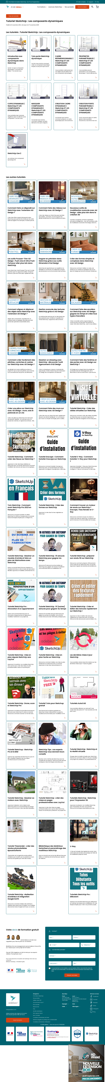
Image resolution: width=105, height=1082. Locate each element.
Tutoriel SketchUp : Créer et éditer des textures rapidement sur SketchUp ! (83, 608)
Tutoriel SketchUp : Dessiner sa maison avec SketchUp (21, 799)
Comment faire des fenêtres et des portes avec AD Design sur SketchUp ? (83, 362)
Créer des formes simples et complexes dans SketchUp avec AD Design (82, 261)
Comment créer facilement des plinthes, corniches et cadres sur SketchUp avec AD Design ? (21, 362)
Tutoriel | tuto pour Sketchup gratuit (51, 704)
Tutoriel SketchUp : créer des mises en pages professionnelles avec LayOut (51, 800)
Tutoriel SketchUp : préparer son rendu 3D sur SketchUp (82, 557)
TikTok (94, 1005)
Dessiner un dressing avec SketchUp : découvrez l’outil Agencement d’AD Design (51, 362)
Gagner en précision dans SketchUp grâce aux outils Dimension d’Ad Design (50, 261)
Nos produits (69, 7)
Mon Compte (36, 1015)
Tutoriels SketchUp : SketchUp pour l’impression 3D (83, 799)
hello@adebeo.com (11, 1009)
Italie (63, 1006)
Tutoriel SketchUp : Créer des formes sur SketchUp (51, 506)
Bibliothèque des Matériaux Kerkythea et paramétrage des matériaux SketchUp (52, 848)
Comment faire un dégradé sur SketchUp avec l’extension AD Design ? (21, 210)
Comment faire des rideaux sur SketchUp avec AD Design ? (52, 209)
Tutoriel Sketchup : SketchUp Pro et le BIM (20, 750)
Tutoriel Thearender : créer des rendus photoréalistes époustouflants (21, 848)
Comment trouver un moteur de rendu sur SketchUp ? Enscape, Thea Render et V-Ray (82, 508)
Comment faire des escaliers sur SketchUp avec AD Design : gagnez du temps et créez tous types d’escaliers (83, 312)
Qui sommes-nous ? (38, 1002)
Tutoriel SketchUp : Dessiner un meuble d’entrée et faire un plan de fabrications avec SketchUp (21, 559)
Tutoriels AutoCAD (78, 703)
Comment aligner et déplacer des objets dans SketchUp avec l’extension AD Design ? (21, 311)
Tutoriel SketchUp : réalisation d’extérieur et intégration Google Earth (21, 896)
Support (91, 2)
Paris (63, 996)
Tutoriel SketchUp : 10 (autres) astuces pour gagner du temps (52, 607)
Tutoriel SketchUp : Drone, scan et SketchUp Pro (21, 704)
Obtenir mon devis (72, 975)
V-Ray (73, 846)
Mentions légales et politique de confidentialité (45, 1019)
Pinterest (95, 1002)
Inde (73, 1004)
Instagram (95, 1008)
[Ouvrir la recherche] (92, 6)
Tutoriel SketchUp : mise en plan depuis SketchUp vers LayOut (19, 657)
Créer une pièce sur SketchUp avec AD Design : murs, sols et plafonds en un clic (20, 410)
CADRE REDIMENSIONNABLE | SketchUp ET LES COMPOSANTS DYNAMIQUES (64, 60)
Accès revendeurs (37, 1011)
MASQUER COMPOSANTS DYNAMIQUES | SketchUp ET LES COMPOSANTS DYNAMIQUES (38, 109)
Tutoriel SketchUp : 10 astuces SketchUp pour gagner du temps (51, 558)
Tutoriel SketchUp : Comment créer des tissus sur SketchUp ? (21, 458)
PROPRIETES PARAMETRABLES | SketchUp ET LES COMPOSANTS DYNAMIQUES (86, 60)
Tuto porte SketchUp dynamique (40, 57)
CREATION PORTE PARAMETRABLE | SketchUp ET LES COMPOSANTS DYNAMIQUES (86, 108)
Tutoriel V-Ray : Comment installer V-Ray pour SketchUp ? (83, 459)
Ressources (36, 1006)
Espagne (64, 1004)
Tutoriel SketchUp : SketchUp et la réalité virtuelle (83, 750)
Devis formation (82, 7)
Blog (94, 1012)
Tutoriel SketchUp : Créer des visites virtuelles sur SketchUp (83, 409)
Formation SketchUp (38, 996)
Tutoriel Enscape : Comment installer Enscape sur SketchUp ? (52, 459)
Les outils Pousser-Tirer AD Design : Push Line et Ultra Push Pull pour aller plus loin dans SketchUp (21, 262)
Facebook (95, 996)
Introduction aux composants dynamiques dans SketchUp (16, 59)
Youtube (95, 999)
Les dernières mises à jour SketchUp (81, 656)
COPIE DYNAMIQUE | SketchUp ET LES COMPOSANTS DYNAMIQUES (16, 107)
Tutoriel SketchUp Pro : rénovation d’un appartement (21, 607)
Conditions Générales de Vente (41, 1017)
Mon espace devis (37, 1013)
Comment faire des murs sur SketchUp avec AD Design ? (51, 409)
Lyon (73, 996)
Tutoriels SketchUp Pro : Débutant (80, 895)
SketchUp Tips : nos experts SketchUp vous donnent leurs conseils (51, 751)
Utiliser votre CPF (37, 1000)
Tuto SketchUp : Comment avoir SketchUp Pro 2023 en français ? (19, 507)
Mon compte (82, 2)
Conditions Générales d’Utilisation (41, 1022)
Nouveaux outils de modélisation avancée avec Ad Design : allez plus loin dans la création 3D (83, 211)
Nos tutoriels (36, 1004)
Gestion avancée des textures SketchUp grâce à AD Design (52, 310)
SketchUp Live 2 (14, 153)
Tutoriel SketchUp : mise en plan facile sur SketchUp (50, 656)
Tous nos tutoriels (13, 16)
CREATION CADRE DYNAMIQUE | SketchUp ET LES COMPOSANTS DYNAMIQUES (62, 108)
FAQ (98, 2)
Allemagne (75, 1006)
